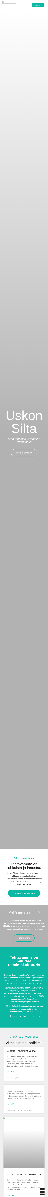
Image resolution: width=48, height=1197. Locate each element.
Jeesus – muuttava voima (21, 1050)
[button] (38, 5)
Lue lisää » (11, 1072)
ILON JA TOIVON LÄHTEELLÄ (24, 1174)
